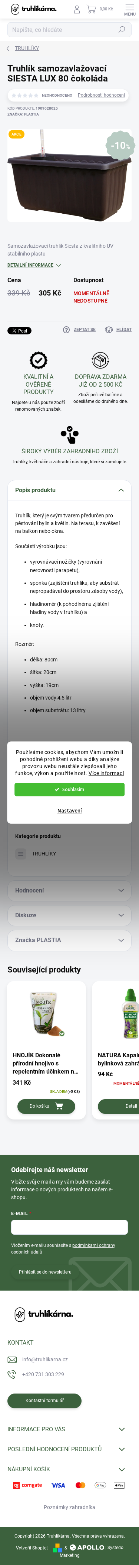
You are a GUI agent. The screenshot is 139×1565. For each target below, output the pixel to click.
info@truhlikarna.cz (45, 1359)
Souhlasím (73, 789)
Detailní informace (30, 265)
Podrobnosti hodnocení (101, 95)
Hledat (122, 29)
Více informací (106, 773)
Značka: (23, 114)
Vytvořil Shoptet (32, 1548)
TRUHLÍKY (44, 854)
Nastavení (69, 811)
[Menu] (129, 9)
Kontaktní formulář (45, 1400)
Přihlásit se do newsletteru (45, 1272)
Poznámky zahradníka (69, 1507)
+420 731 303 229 (43, 1374)
